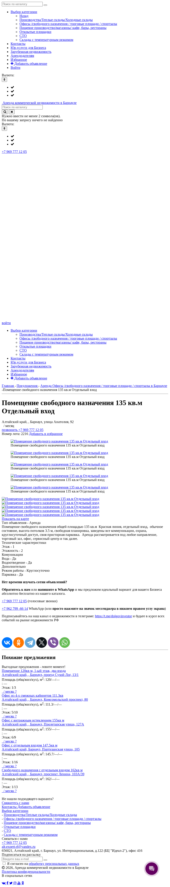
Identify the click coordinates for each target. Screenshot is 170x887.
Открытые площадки (20, 827)
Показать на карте (15, 519)
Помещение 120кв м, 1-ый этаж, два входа (34, 671)
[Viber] (53, 642)
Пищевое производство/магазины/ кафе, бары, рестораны (47, 823)
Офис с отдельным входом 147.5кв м (29, 745)
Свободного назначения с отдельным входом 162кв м (42, 770)
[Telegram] (30, 642)
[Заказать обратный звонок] (85, 319)
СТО (7, 831)
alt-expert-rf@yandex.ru (18, 847)
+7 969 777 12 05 (14, 152)
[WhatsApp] (64, 642)
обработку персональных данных (54, 864)
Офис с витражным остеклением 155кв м (33, 720)
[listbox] (85, 91)
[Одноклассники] (18, 642)
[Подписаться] (45, 860)
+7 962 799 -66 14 (15, 608)
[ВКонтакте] (7, 642)
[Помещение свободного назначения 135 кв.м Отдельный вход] (59, 441)
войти (6, 323)
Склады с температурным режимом (31, 835)
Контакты (9, 807)
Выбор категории (15, 811)
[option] (89, 87)
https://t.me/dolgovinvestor (113, 616)
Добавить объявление (33, 807)
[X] (41, 642)
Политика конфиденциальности (26, 872)
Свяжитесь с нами (15, 803)
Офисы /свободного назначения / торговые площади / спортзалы (52, 819)
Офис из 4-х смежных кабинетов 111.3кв (32, 695)
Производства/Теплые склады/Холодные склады (40, 815)
